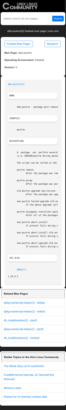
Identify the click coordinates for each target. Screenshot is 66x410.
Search (58, 18)
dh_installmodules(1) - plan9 (20, 320)
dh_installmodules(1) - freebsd (21, 337)
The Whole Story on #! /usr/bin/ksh (24, 366)
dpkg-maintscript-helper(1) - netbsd (24, 311)
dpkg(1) (21, 269)
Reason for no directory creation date (25, 396)
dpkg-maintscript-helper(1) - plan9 (23, 329)
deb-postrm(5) (16, 84)
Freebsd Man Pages (18, 43)
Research (52, 43)
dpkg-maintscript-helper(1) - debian (24, 302)
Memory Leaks (12, 387)
